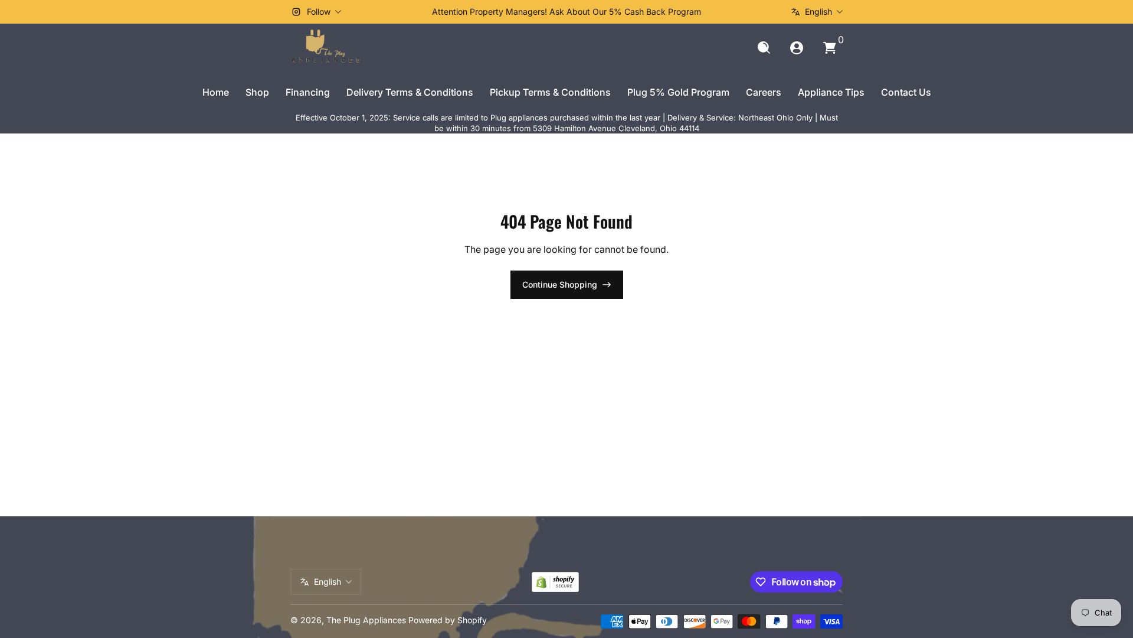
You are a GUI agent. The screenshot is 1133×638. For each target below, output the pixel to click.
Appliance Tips (831, 92)
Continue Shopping (559, 284)
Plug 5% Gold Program (678, 92)
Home (215, 92)
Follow (318, 11)
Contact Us (906, 92)
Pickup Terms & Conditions (550, 92)
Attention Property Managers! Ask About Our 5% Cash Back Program (566, 11)
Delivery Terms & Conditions (409, 92)
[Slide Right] (745, 11)
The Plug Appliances (366, 620)
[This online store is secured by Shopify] (555, 582)
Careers (763, 92)
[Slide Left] (387, 11)
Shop (257, 92)
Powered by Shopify (447, 620)
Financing (308, 92)
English (818, 11)
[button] (764, 48)
